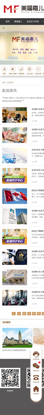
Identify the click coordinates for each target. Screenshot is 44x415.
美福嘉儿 (18, 21)
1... (14, 314)
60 (24, 314)
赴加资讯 (10, 82)
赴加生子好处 (33, 21)
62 (34, 314)
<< (19, 314)
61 (29, 314)
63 (39, 314)
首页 (8, 21)
